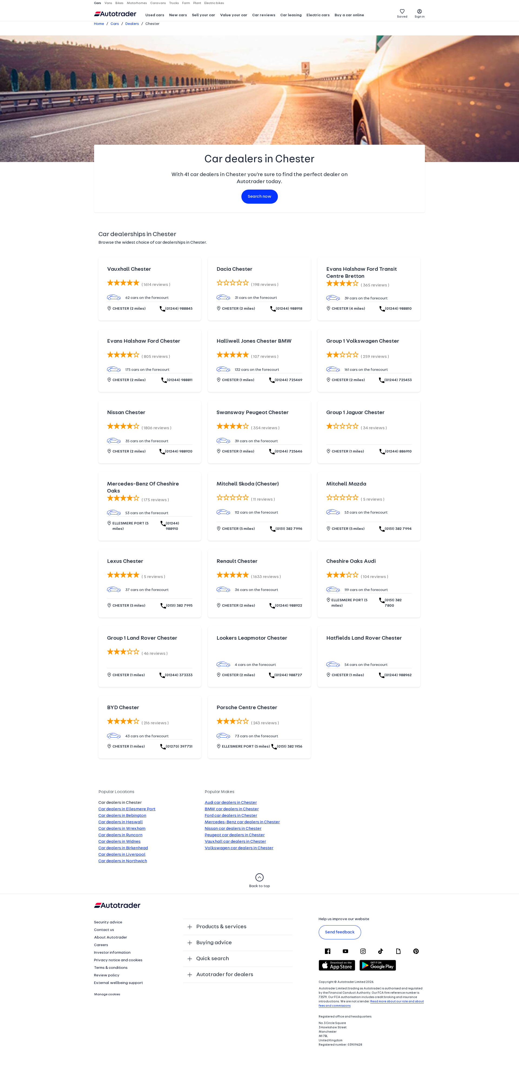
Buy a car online (349, 15)
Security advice (108, 922)
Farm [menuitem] (186, 3)
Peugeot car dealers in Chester (235, 835)
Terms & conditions (111, 968)
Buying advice (214, 943)
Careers (101, 945)
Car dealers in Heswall (120, 822)
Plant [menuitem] (197, 3)
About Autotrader (110, 938)
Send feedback (340, 932)
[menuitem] (155, 15)
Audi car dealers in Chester (231, 803)
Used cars (154, 15)
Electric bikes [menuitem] (214, 3)
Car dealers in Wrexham (121, 829)
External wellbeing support (118, 983)
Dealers (132, 24)
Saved (402, 16)
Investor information (112, 953)
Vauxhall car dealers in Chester (235, 842)
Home (99, 24)
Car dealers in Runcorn (120, 835)
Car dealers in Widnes (119, 842)
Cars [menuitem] (97, 3)
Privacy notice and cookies (118, 960)
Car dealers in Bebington (122, 816)
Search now (259, 196)
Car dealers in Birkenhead (123, 848)
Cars (115, 24)
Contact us (104, 930)
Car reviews (263, 15)
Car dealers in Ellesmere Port (126, 809)
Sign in (420, 16)
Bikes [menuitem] (119, 3)
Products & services (221, 927)
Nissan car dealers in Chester (233, 829)
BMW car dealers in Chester (232, 809)
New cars (178, 15)
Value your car (233, 15)
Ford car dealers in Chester (231, 816)
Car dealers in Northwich (122, 861)
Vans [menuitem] (108, 3)
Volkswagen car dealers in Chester (239, 848)
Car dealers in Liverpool (121, 855)
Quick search (212, 959)
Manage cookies (107, 994)
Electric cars (318, 15)
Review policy (106, 975)
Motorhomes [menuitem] (137, 3)
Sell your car (203, 15)
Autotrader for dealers (224, 974)
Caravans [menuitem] (158, 3)
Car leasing (291, 15)
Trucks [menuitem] (174, 3)
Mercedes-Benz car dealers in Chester (242, 822)
